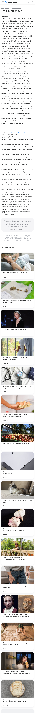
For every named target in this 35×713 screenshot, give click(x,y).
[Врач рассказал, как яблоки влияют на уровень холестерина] (17, 437)
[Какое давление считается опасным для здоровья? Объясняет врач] (17, 380)
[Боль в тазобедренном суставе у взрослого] (17, 579)
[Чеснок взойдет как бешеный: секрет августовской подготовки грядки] (17, 522)
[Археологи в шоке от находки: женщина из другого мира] (17, 294)
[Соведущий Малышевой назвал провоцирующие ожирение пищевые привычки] (17, 693)
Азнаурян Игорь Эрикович (18, 132)
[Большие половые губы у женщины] (17, 266)
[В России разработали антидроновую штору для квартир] (17, 465)
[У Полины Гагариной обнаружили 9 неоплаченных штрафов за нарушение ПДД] (17, 323)
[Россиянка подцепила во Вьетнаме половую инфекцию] (17, 351)
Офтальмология (16, 8)
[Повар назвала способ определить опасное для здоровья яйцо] (17, 408)
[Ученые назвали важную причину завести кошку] (17, 494)
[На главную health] (12, 2)
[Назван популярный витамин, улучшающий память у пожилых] (17, 551)
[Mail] (6, 2)
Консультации (5, 8)
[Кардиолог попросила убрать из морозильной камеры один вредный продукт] (17, 665)
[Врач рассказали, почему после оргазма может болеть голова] (17, 636)
